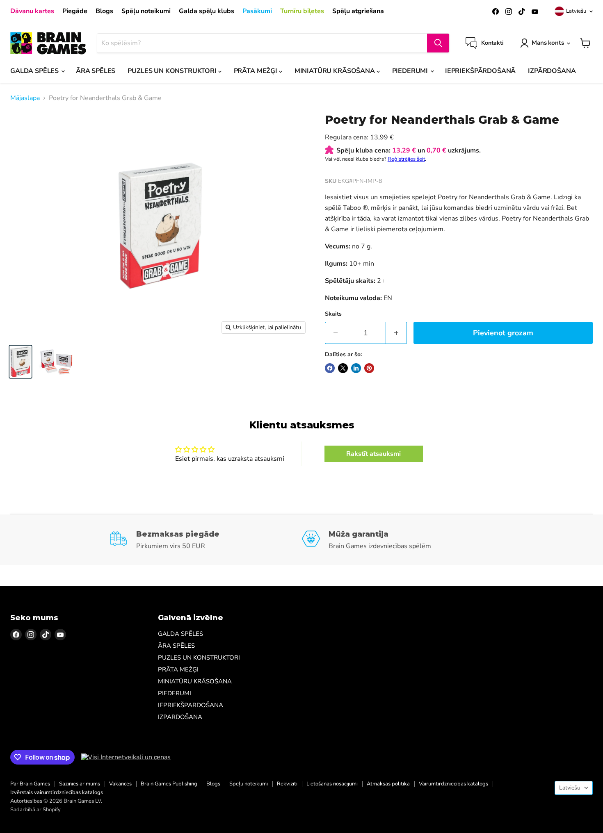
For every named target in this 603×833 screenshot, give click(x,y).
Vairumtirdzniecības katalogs (453, 783)
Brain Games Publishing (169, 783)
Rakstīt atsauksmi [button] (373, 453)
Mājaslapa (25, 98)
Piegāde (74, 11)
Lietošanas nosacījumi (332, 783)
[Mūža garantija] (398, 540)
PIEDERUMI (410, 70)
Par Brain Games (30, 783)
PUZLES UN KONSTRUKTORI (173, 70)
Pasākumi (257, 11)
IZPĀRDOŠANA (552, 70)
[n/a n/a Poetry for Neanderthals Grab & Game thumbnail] (20, 362)
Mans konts (548, 43)
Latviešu (576, 11)
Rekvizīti (287, 783)
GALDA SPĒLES (35, 70)
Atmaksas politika (388, 783)
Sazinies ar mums (79, 783)
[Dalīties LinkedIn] (356, 368)
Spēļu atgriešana (358, 11)
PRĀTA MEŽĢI (256, 70)
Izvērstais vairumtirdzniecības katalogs (56, 792)
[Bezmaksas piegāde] (205, 540)
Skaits (333, 314)
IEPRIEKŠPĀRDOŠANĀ (480, 70)
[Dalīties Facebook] (330, 368)
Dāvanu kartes (32, 11)
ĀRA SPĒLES (95, 70)
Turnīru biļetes (302, 11)
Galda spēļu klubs (206, 11)
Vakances (120, 783)
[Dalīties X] (343, 368)
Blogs (104, 11)
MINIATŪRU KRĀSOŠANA (336, 70)
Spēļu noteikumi (146, 11)
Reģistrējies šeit (406, 159)
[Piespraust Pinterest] (369, 368)
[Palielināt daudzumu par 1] (396, 333)
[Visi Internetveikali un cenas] (126, 757)
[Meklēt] (438, 43)
